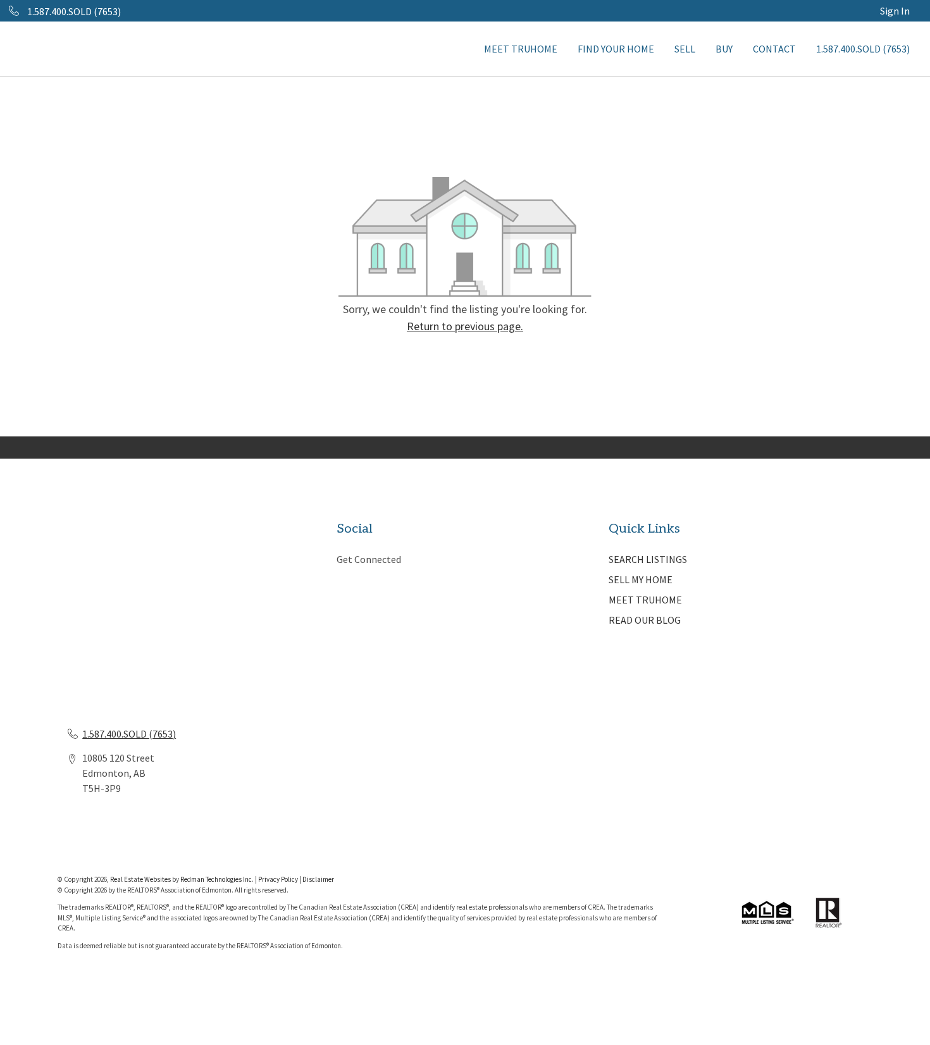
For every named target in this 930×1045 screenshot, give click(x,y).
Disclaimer (318, 879)
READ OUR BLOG (645, 620)
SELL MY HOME (641, 579)
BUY (724, 48)
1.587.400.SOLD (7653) (863, 48)
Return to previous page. (465, 326)
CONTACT (774, 48)
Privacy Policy (278, 879)
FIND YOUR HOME (616, 48)
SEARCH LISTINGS (648, 559)
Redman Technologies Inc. (217, 879)
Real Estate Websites (141, 879)
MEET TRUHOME (520, 48)
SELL (684, 48)
